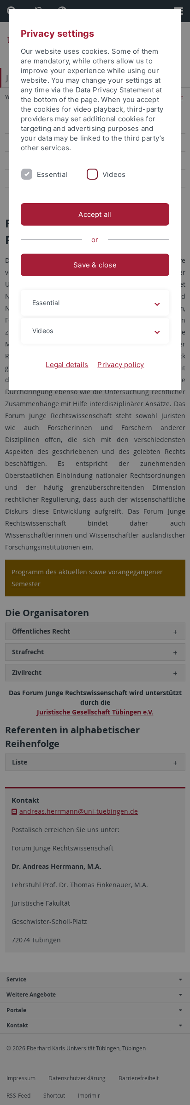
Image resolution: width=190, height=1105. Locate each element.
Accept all (94, 214)
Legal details (67, 364)
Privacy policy (120, 364)
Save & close (95, 265)
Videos (113, 174)
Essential (52, 174)
